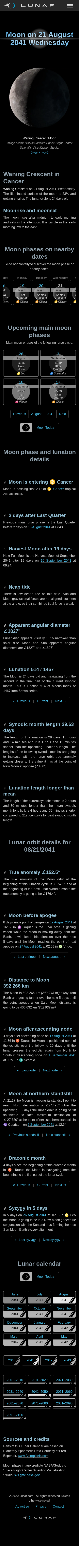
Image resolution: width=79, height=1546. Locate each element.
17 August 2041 (61, 1036)
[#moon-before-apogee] (5, 915)
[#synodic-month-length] (5, 724)
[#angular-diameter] (5, 625)
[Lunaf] (30, 5)
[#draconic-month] (5, 1158)
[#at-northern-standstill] (5, 1093)
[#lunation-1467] (5, 669)
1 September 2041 (62, 1055)
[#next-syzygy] (5, 1208)
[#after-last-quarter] (5, 515)
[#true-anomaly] (5, 872)
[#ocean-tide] (5, 587)
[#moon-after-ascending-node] (5, 1029)
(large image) (39, 152)
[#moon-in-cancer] (5, 482)
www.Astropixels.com (33, 1456)
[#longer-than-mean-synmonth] (5, 787)
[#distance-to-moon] (5, 980)
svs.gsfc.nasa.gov (27, 1475)
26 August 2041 (34, 1215)
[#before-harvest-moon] (5, 548)
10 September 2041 (56, 560)
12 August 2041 (61, 922)
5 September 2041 (41, 1124)
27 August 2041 (30, 946)
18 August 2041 (39, 527)
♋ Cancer (55, 489)
